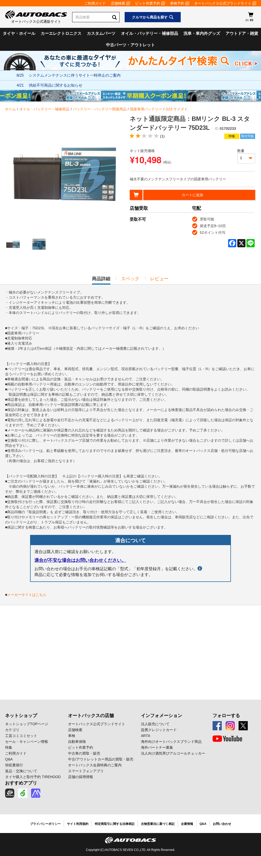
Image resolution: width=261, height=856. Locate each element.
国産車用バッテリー (146, 109)
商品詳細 (101, 280)
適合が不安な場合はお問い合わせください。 (80, 560)
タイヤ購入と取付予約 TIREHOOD (33, 777)
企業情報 (187, 824)
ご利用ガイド (95, 3)
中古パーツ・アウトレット (130, 45)
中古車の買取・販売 (84, 753)
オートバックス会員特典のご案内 (95, 765)
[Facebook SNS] (217, 725)
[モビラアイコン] (35, 793)
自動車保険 (77, 742)
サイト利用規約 (77, 824)
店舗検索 (118, 3)
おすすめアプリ (21, 782)
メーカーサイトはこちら (26, 595)
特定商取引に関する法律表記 (115, 824)
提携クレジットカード (159, 730)
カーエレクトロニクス (61, 33)
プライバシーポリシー (45, 824)
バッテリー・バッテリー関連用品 (99, 109)
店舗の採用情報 (80, 777)
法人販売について (155, 724)
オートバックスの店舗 (91, 715)
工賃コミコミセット (21, 736)
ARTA (145, 736)
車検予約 (177, 3)
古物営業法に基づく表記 (158, 824)
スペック (130, 278)
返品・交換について (21, 771)
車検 (71, 736)
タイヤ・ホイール (19, 33)
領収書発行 (14, 765)
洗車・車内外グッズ (202, 33)
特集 (8, 747)
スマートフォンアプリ (86, 771)
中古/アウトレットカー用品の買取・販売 (100, 759)
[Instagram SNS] (230, 725)
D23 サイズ (175, 109)
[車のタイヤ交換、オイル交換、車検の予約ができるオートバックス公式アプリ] (9, 793)
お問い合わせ (222, 824)
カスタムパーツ (101, 33)
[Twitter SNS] (243, 725)
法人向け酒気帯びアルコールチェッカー (173, 753)
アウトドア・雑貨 (242, 33)
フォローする (226, 715)
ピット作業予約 (147, 3)
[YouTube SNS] (227, 738)
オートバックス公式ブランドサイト (222, 3)
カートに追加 (192, 195)
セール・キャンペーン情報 (26, 742)
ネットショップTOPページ (26, 724)
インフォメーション (161, 715)
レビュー (159, 278)
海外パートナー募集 (157, 747)
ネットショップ (21, 715)
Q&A (8, 759)
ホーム (10, 109)
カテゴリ (12, 730)
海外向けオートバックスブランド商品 (171, 742)
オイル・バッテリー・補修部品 (149, 33)
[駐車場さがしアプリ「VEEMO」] (22, 793)
